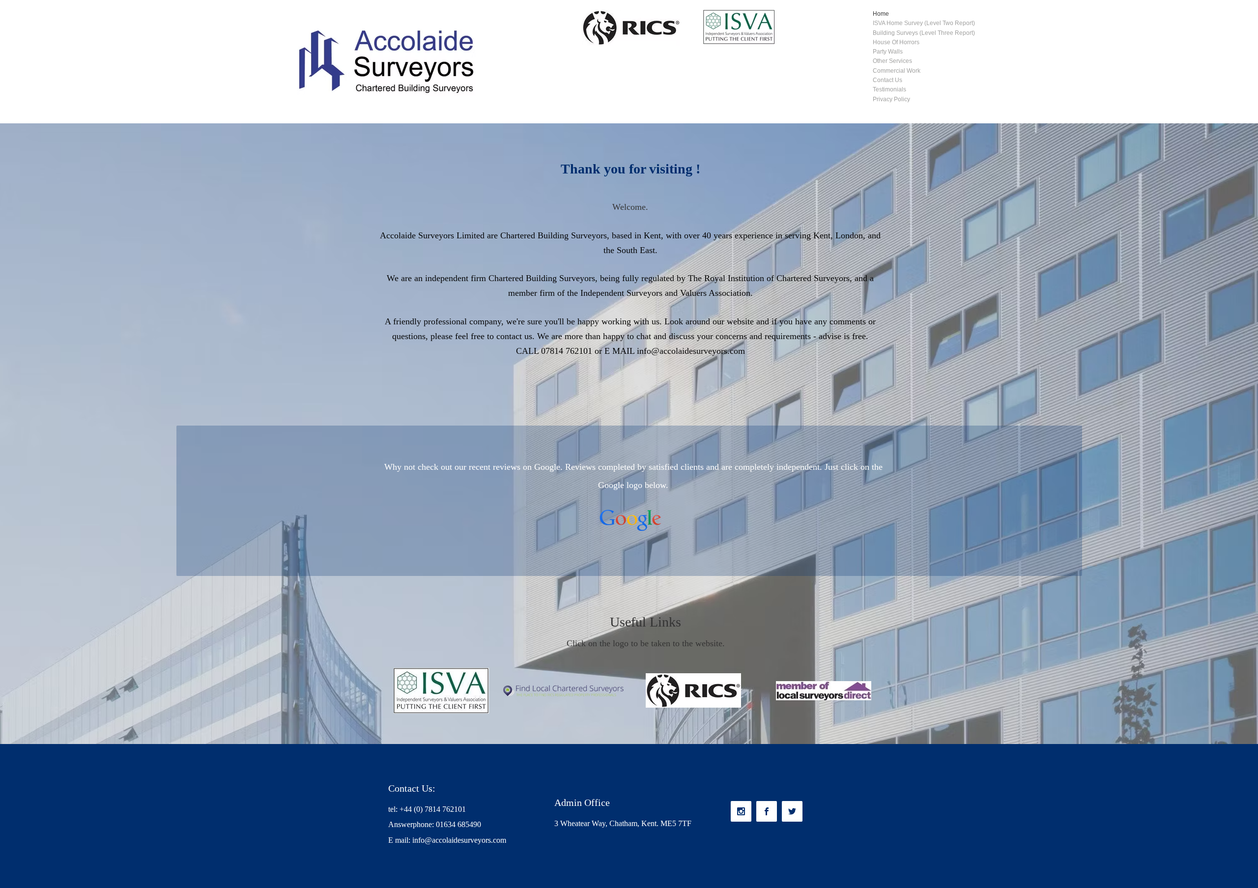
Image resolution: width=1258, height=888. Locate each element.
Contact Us (887, 80)
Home (881, 13)
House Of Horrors (896, 42)
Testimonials (889, 89)
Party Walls (888, 51)
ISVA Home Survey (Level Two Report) (924, 23)
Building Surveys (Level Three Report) (924, 32)
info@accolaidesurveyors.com (691, 351)
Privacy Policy (891, 99)
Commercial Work (896, 70)
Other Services (892, 60)
